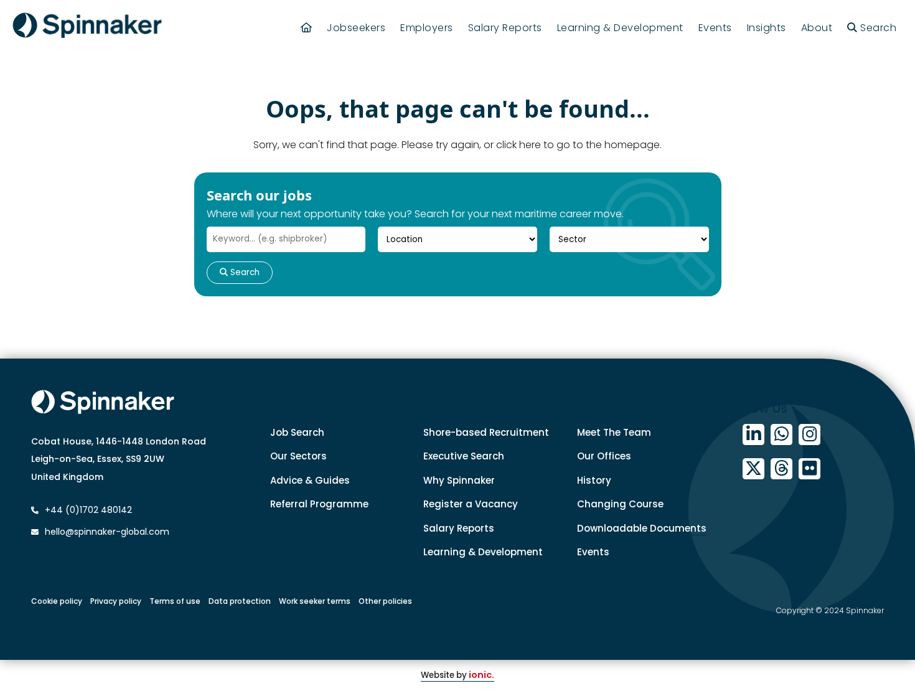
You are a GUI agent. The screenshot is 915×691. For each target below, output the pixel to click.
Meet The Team (614, 432)
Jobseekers (356, 28)
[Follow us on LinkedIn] (753, 435)
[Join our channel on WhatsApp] (781, 435)
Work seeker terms (314, 601)
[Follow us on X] (753, 469)
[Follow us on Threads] (781, 469)
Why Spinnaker (459, 480)
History (594, 480)
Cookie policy (56, 601)
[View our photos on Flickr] (809, 469)
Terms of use (174, 601)
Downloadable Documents (641, 528)
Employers (426, 28)
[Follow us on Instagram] (809, 435)
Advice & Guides (310, 480)
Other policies (385, 601)
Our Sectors (298, 456)
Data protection (240, 601)
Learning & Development (620, 28)
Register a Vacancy (470, 503)
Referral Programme (319, 503)
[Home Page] (306, 28)
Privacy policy (115, 601)
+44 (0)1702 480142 (87, 510)
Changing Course (620, 503)
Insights (766, 28)
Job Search (297, 432)
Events (715, 28)
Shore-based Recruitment (486, 432)
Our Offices (604, 456)
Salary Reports (505, 28)
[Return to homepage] (87, 27)
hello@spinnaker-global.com (107, 531)
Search (244, 272)
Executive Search (463, 456)
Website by (457, 675)
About (817, 28)
